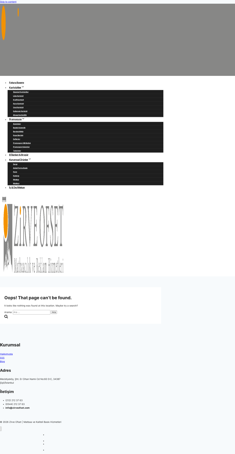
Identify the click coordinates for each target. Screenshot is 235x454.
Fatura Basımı (16, 82)
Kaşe (15, 172)
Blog (2, 361)
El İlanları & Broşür (19, 154)
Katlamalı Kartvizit (20, 111)
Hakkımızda (6, 354)
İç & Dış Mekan (17, 187)
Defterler (16, 139)
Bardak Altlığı (18, 131)
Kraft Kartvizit (18, 100)
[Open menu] (4, 199)
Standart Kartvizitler (21, 92)
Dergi (15, 164)
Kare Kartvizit (18, 104)
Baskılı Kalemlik (19, 128)
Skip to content (8, 1)
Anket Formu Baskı (20, 168)
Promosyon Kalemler (21, 147)
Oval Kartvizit (18, 107)
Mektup (16, 180)
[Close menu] (0, 429)
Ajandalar (17, 124)
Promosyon (50, 450)
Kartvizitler (50, 441)
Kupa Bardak (18, 135)
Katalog (16, 176)
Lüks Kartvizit (18, 96)
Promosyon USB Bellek (22, 143)
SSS (2, 357)
